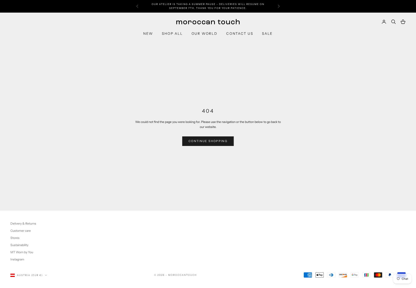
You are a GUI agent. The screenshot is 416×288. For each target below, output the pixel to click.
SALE (267, 33)
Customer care (20, 231)
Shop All (172, 33)
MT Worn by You (21, 252)
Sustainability (19, 245)
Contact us (239, 33)
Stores (15, 238)
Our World (205, 33)
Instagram (17, 259)
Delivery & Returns (23, 223)
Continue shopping (208, 141)
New (148, 33)
